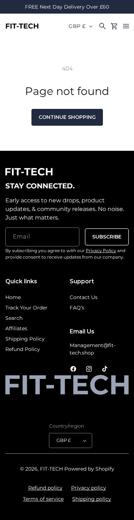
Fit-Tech (51, 469)
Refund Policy (22, 349)
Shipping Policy (25, 339)
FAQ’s (77, 307)
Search (14, 318)
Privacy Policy (101, 250)
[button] (126, 26)
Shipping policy (91, 499)
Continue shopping (67, 117)
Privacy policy (88, 488)
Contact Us (84, 297)
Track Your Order (26, 307)
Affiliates (16, 328)
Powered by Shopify (89, 469)
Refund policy (45, 488)
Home (13, 297)
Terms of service (43, 499)
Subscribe (106, 236)
